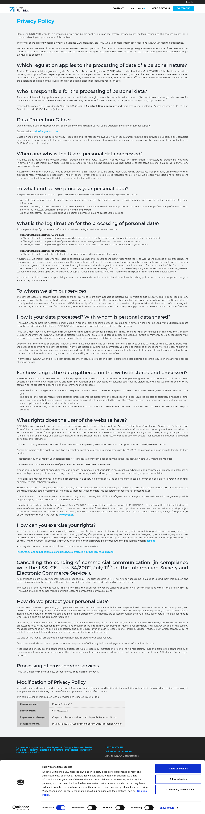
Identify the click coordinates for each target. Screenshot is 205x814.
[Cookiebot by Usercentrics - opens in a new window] (21, 807)
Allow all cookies (178, 768)
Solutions (137, 9)
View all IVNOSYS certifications (122, 756)
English (189, 2)
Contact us (183, 8)
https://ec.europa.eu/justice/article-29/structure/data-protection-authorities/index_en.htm (65, 552)
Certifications (161, 8)
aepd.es (151, 541)
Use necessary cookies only (178, 789)
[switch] (92, 807)
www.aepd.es (66, 515)
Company (118, 8)
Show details (167, 807)
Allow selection (178, 779)
